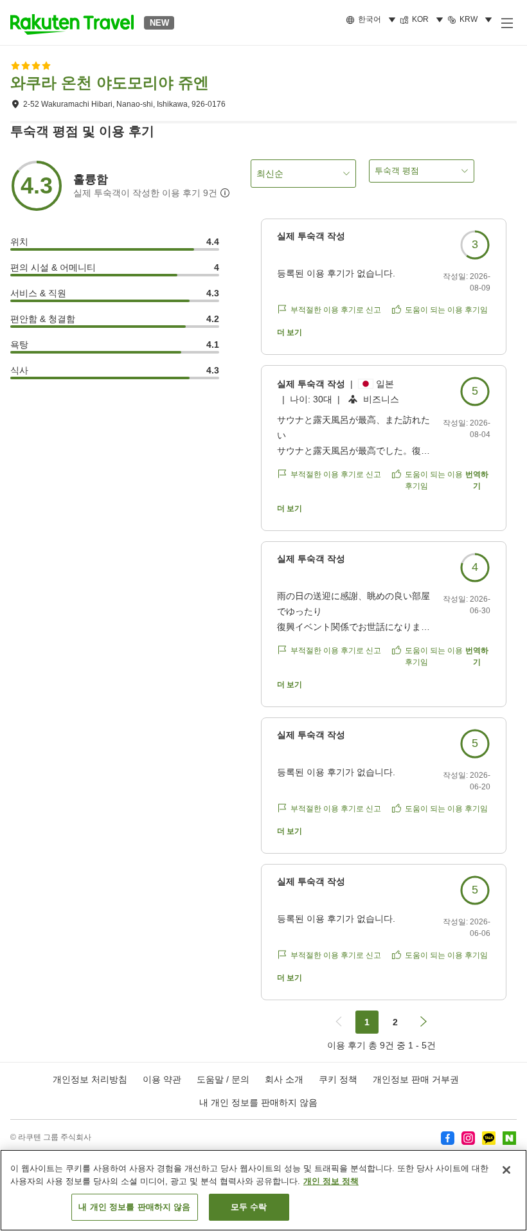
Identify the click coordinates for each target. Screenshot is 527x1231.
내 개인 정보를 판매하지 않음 (258, 1102)
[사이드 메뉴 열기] (506, 22)
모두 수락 (249, 1207)
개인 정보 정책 (331, 1181)
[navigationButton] (338, 1022)
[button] (72, 22)
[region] (263, 1190)
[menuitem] (373, 20)
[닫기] (506, 1170)
